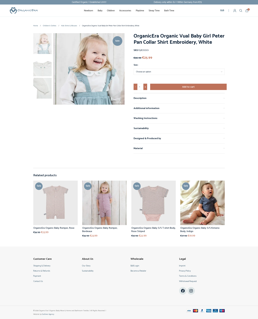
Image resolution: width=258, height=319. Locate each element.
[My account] (235, 11)
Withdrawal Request (188, 281)
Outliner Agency (48, 314)
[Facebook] (183, 291)
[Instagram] (191, 291)
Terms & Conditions (187, 276)
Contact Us (38, 281)
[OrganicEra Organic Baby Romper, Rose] (55, 203)
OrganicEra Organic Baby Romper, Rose (53, 228)
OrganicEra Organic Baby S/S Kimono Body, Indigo (199, 229)
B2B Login (135, 266)
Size (136, 65)
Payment (37, 276)
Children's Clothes (50, 25)
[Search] (241, 11)
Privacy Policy (185, 271)
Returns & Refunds (41, 271)
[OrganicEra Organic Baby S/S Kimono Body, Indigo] (202, 203)
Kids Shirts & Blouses (69, 25)
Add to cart (188, 87)
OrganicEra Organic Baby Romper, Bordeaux (99, 229)
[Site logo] (24, 10)
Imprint (182, 266)
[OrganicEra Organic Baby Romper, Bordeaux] (104, 203)
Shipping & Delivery (41, 266)
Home (35, 25)
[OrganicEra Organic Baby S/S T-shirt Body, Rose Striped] (153, 203)
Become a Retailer (138, 271)
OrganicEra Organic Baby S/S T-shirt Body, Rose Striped (153, 229)
